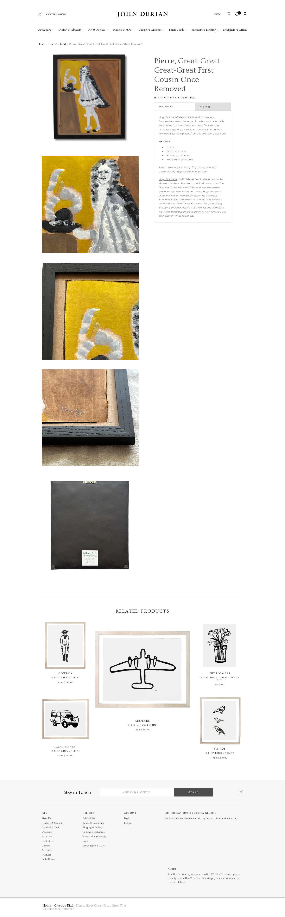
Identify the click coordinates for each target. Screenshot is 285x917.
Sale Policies (89, 818)
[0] (236, 14)
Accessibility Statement (94, 836)
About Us (46, 818)
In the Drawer (49, 859)
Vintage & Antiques (150, 29)
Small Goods (176, 29)
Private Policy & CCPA (94, 846)
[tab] (174, 106)
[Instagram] (39, 15)
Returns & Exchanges (93, 832)
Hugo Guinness (168, 179)
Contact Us (47, 841)
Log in (127, 818)
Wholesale (47, 832)
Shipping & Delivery (93, 827)
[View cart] (228, 13)
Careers (46, 846)
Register (128, 823)
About (218, 14)
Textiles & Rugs (121, 29)
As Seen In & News (56, 14)
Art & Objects (96, 29)
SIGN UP (193, 792)
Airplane (142, 721)
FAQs (85, 841)
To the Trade (48, 836)
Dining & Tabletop (70, 29)
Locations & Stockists (52, 823)
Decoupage (44, 29)
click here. (232, 818)
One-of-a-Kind (57, 44)
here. (223, 133)
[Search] (245, 14)
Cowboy (65, 673)
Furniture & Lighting (204, 29)
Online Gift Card (50, 827)
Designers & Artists (235, 29)
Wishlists (46, 855)
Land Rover (65, 746)
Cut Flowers (219, 673)
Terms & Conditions (93, 823)
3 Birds (219, 748)
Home (41, 44)
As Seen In (47, 850)
